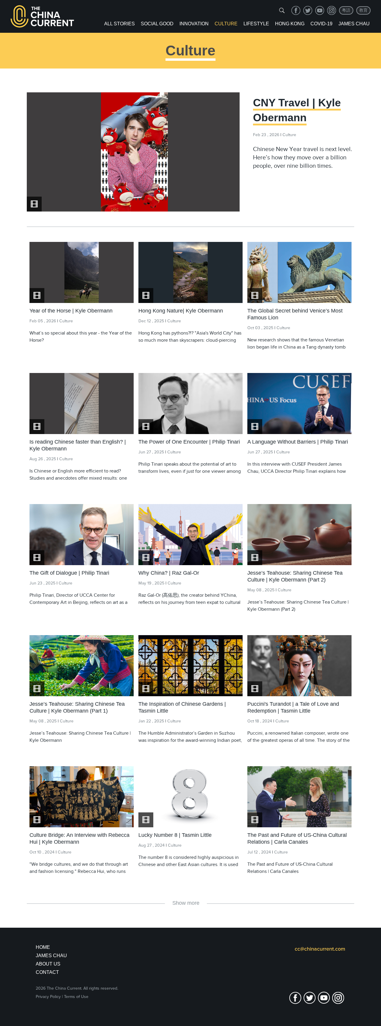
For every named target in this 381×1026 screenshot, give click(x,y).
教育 (363, 10)
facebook (295, 10)
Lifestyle (256, 23)
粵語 (346, 10)
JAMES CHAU (51, 955)
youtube (319, 10)
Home (43, 947)
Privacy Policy (48, 996)
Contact (47, 972)
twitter (307, 10)
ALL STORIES (119, 23)
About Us (48, 963)
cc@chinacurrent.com (320, 949)
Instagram (331, 10)
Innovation (194, 23)
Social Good (157, 23)
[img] (281, 10)
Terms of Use (76, 996)
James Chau (354, 23)
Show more (185, 903)
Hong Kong (290, 23)
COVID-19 (321, 23)
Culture (226, 23)
